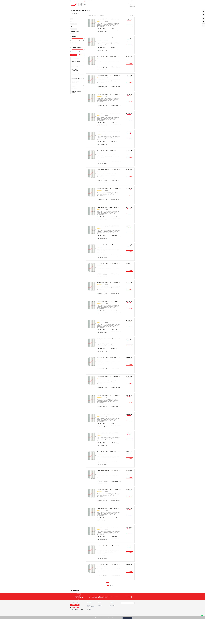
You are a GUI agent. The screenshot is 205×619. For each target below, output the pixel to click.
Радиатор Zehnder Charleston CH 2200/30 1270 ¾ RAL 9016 (108, 527)
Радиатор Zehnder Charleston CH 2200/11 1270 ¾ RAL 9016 (108, 169)
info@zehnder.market (75, 607)
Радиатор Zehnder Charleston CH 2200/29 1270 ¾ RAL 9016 (108, 508)
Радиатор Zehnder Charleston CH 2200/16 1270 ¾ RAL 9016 (108, 263)
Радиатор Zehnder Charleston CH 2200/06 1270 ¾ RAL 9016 (108, 75)
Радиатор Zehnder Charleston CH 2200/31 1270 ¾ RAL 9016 (108, 545)
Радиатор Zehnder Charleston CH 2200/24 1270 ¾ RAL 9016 (108, 414)
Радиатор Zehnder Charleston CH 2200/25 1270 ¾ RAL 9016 (108, 432)
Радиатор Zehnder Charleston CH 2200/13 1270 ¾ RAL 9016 (108, 207)
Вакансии (88, 610)
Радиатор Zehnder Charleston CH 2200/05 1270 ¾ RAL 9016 (108, 56)
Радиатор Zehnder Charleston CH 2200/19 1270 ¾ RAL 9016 (108, 320)
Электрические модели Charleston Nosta (75, 82)
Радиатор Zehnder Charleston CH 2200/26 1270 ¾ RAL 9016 (108, 451)
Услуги (99, 602)
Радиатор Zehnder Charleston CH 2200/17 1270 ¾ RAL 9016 (108, 282)
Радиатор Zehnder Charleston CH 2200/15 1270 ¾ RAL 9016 (108, 244)
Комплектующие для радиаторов (75, 85)
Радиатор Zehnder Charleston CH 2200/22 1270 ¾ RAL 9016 (108, 376)
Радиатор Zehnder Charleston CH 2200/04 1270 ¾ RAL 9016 (108, 37)
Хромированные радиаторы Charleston (76, 92)
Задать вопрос (128, 596)
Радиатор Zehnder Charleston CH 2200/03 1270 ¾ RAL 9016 (108, 19)
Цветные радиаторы (75, 66)
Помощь (111, 602)
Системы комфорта (75, 88)
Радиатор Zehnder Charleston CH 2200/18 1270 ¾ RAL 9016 (108, 301)
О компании (89, 602)
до (79, 40)
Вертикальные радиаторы (76, 61)
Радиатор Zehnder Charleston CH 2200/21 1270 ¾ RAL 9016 (108, 357)
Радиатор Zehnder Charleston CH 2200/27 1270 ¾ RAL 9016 (108, 470)
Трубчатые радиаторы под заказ (77, 78)
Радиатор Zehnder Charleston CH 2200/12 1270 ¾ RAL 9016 (108, 188)
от (70, 40)
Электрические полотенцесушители (75, 70)
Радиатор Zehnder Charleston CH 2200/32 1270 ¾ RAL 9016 (108, 564)
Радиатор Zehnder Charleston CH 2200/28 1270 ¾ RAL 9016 (108, 489)
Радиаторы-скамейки (75, 75)
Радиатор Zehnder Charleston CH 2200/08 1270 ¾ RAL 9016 (108, 113)
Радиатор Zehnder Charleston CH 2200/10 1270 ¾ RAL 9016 (108, 150)
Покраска (100, 605)
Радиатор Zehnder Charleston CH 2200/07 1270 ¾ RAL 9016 (108, 94)
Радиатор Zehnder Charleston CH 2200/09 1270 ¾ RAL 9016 (108, 131)
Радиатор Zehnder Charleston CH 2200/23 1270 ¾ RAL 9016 (108, 395)
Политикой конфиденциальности (114, 617)
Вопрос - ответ (112, 605)
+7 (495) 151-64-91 (75, 602)
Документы (89, 609)
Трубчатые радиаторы (75, 58)
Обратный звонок (75, 604)
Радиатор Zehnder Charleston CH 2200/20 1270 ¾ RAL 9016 (108, 338)
